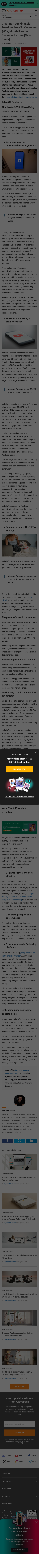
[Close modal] (36, 752)
